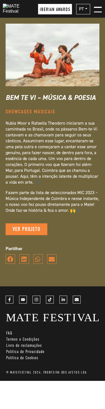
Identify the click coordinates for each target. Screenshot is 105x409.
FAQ (9, 333)
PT (81, 9)
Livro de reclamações (24, 345)
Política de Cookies (22, 357)
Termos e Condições (22, 339)
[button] (10, 259)
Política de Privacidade (25, 351)
